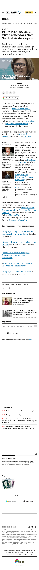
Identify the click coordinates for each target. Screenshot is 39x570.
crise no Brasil (30, 121)
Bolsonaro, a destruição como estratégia (20, 411)
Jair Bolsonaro (17, 24)
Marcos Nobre (15, 215)
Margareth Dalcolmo (18, 220)
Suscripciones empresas (12, 554)
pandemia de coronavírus (16, 123)
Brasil (5, 19)
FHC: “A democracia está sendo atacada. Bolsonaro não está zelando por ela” (7, 186)
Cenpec (18, 187)
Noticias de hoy (29, 554)
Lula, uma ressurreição (14, 415)
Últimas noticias (8, 407)
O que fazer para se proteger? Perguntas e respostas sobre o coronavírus (15, 255)
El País (19, 83)
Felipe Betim (16, 317)
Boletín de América (9, 458)
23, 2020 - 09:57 (22, 86)
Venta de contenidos (14, 550)
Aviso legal (23, 550)
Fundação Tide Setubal (25, 161)
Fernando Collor (9, 210)
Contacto (6, 550)
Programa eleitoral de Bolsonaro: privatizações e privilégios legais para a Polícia (18, 427)
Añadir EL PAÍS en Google (12, 98)
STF (24, 24)
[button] (19, 69)
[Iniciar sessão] (35, 12)
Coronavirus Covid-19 (17, 326)
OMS (8, 326)
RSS (20, 554)
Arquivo (5, 476)
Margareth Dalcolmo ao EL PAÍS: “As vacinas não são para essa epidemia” (24, 300)
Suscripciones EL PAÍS (27, 552)
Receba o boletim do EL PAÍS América (16, 284)
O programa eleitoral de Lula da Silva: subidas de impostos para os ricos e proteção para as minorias (19, 421)
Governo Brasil (6, 24)
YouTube (27, 137)
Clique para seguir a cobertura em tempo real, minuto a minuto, (18, 232)
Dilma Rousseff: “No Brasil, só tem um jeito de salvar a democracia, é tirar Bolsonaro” (8, 162)
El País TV (5, 29)
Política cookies (30, 550)
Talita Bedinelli (25, 317)
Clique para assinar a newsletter (17, 271)
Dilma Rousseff (27, 208)
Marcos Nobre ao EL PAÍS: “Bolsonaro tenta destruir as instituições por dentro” (25, 312)
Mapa (19, 552)
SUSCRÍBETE (29, 12)
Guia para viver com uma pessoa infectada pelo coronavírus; (17, 264)
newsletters (6, 454)
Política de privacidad (11, 552)
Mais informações (6, 335)
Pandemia (29, 326)
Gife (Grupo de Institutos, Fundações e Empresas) (25, 177)
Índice (23, 554)
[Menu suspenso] (3, 12)
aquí (30, 339)
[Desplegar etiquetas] (35, 326)
